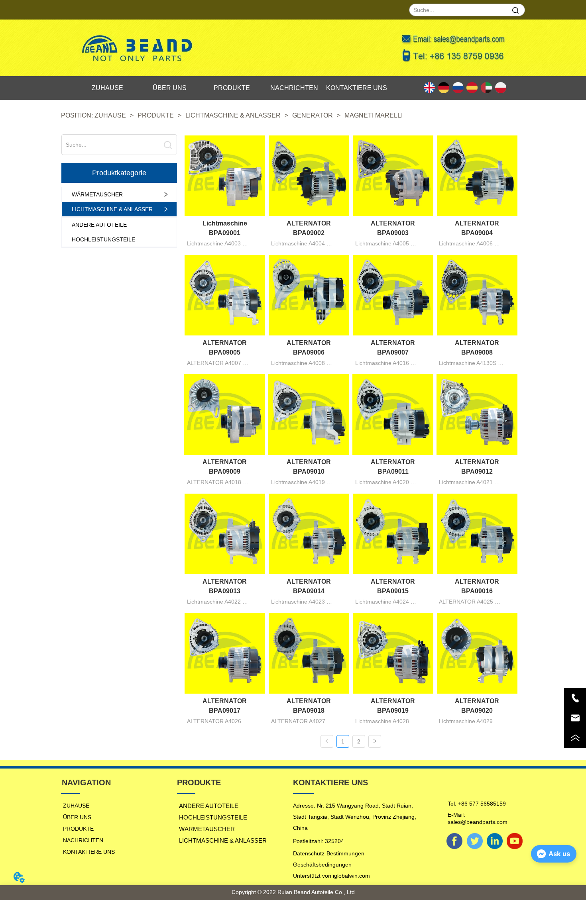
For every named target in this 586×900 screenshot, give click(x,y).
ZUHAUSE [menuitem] (107, 87)
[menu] (232, 88)
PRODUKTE (156, 115)
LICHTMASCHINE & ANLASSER (233, 115)
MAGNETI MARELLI (373, 115)
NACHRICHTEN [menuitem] (294, 87)
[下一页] (374, 741)
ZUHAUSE (110, 115)
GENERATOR (312, 115)
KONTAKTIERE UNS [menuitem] (356, 87)
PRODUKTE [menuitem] (232, 87)
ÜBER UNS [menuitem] (170, 87)
